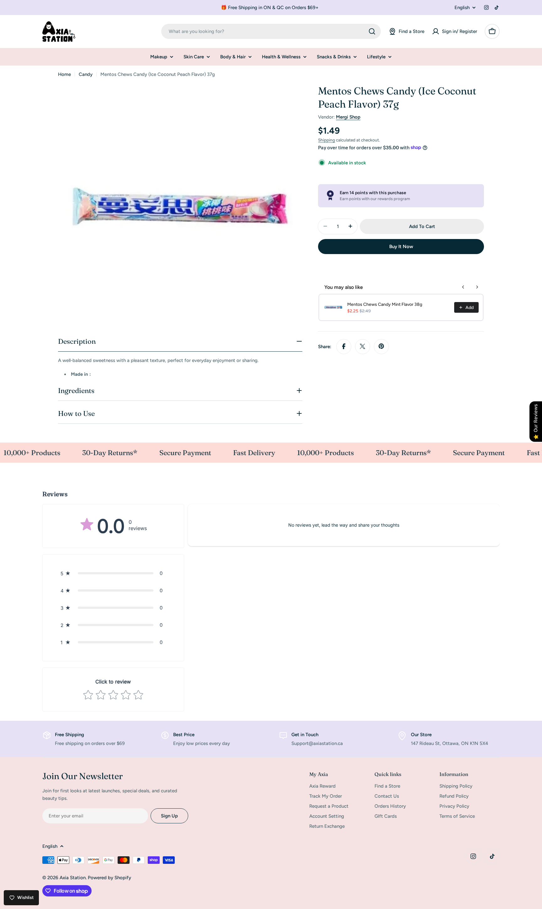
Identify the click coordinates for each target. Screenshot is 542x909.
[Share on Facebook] (343, 346)
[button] (113, 573)
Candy (86, 74)
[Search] (372, 31)
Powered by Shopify (109, 877)
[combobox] (271, 31)
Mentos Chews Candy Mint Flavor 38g (384, 304)
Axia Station (73, 877)
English (462, 7)
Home (64, 74)
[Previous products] (463, 287)
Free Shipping (69, 734)
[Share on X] (362, 346)
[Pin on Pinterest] (381, 346)
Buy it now (401, 246)
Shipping (326, 139)
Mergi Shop (348, 117)
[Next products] (477, 287)
